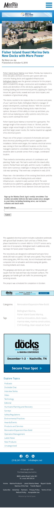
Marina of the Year (21, 486)
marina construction (40, 321)
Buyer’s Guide (46, 483)
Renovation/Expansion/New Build (33, 304)
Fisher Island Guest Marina (13, 73)
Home (5, 483)
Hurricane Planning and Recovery (18, 407)
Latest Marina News (31, 483)
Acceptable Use (33, 492)
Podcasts (8, 383)
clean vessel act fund (39, 325)
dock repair (41, 317)
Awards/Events (10, 422)
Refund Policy (21, 492)
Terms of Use (46, 490)
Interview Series (11, 391)
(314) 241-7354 (18, 460)
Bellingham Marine (10, 81)
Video (6, 395)
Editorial (7, 403)
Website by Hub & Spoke (27, 496)
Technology (9, 399)
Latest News (9, 438)
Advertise (15, 490)
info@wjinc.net (35, 460)
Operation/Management (14, 434)
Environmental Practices (14, 418)
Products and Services (13, 426)
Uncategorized (10, 445)
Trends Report (35, 486)
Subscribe (6, 490)
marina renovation (26, 317)
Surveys (7, 410)
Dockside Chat (10, 387)
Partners (24, 490)
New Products (10, 442)
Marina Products (16, 483)
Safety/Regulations (12, 414)
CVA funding (23, 325)
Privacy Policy (34, 490)
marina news (23, 321)
